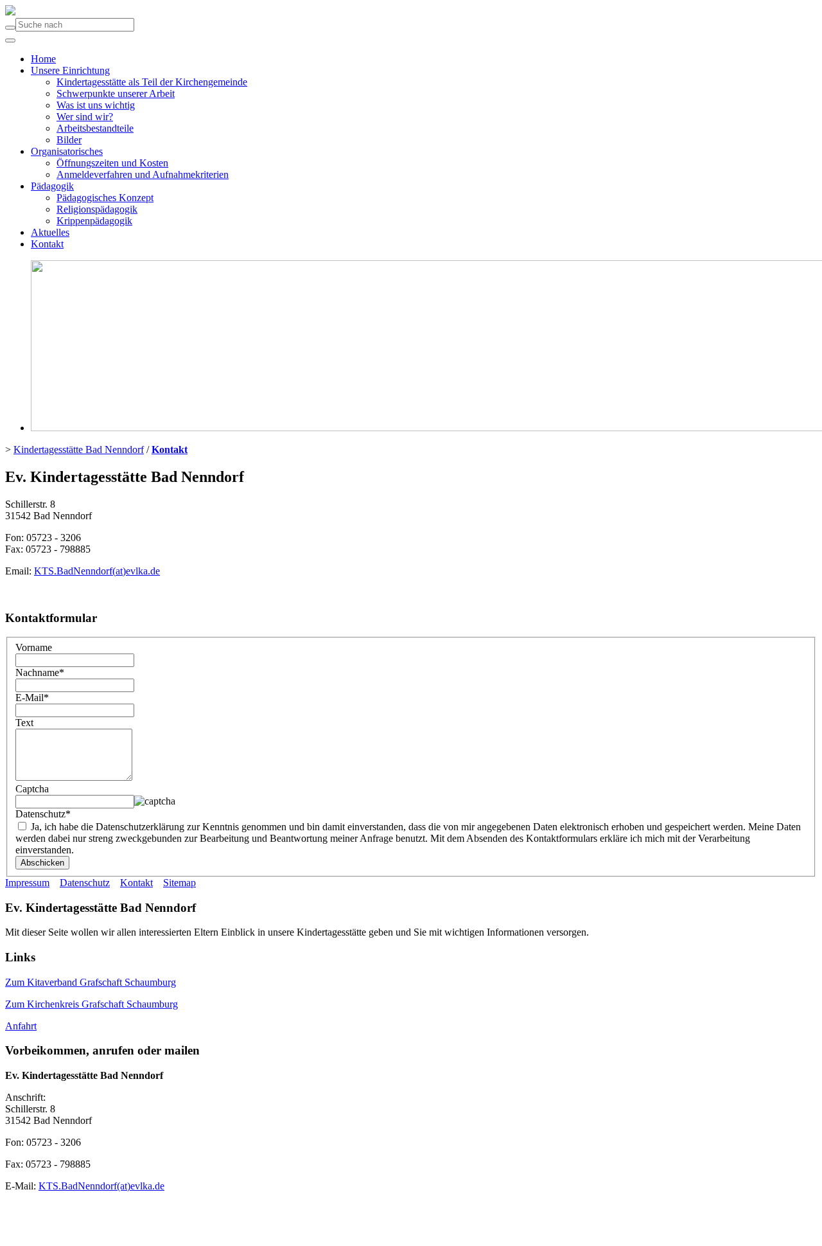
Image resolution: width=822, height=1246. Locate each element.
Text (24, 722)
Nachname (39, 672)
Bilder (69, 139)
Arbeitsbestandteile (95, 128)
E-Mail (32, 697)
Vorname (33, 647)
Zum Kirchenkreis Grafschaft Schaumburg (91, 1004)
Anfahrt (21, 1025)
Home (43, 58)
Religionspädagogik (97, 209)
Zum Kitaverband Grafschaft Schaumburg (90, 982)
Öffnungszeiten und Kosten (112, 162)
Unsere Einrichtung (70, 70)
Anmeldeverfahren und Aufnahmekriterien (143, 174)
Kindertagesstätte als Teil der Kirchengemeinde (152, 81)
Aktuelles (50, 232)
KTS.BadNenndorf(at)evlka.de (97, 570)
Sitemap (179, 882)
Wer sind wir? (85, 116)
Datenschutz (43, 813)
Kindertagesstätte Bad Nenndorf (78, 449)
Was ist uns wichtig (96, 105)
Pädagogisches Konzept (105, 197)
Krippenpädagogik (94, 220)
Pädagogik (52, 186)
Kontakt (47, 243)
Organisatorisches (67, 151)
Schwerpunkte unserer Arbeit (116, 93)
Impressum (27, 882)
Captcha (32, 788)
